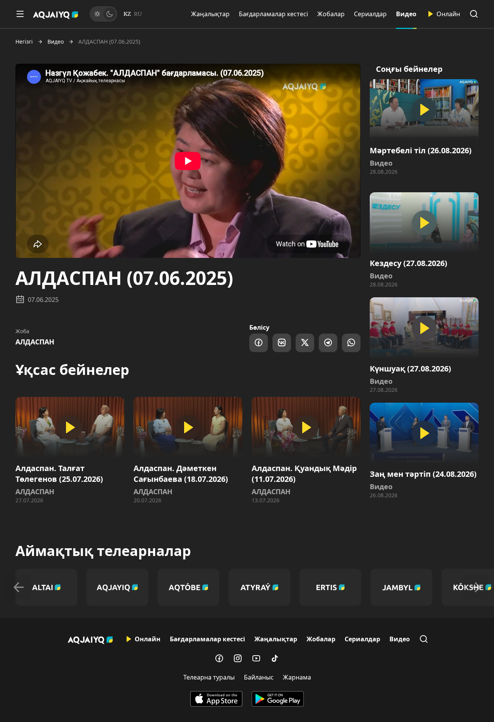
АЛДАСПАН (34, 341)
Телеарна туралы (209, 677)
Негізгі (24, 41)
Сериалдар (370, 14)
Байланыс (259, 677)
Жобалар (331, 14)
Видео (406, 14)
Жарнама (297, 677)
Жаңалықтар (210, 14)
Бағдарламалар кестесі (273, 14)
